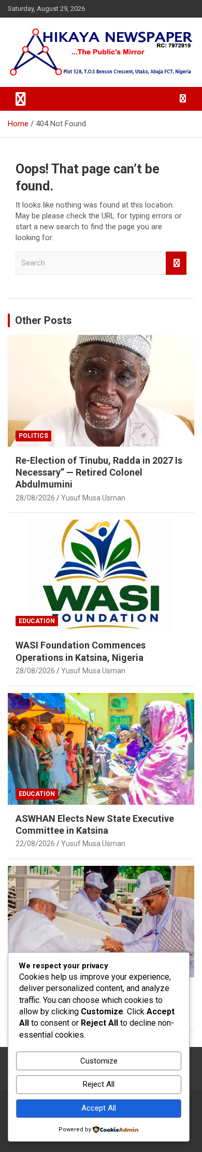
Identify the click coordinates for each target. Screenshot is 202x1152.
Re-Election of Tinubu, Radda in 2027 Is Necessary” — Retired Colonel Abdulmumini (99, 472)
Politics (33, 435)
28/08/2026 (35, 498)
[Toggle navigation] (21, 99)
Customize (99, 1061)
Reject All (98, 1084)
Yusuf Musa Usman (93, 498)
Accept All (98, 1108)
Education (37, 621)
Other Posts (43, 320)
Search (176, 263)
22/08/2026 (35, 843)
